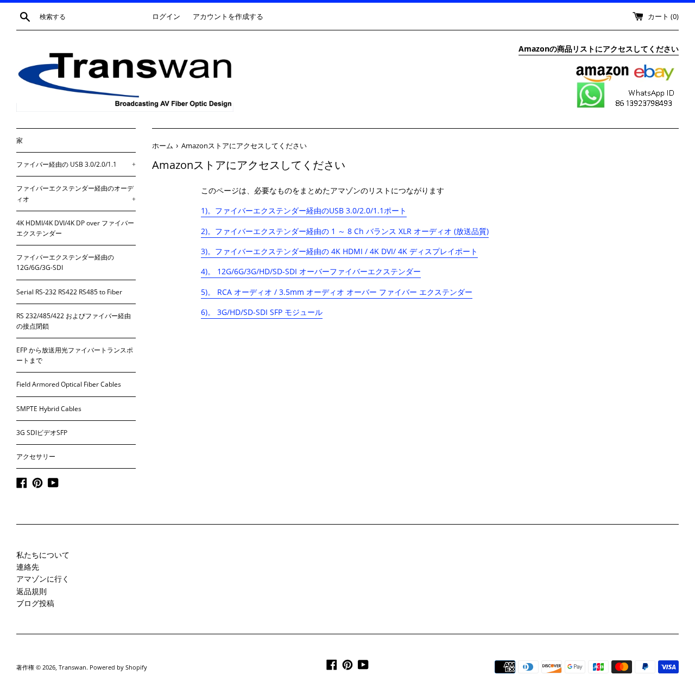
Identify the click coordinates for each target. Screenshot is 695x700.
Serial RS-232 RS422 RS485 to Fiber (69, 292)
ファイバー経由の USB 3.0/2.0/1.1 (76, 164)
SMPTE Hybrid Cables (48, 408)
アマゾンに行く (43, 578)
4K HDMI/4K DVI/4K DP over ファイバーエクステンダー (75, 228)
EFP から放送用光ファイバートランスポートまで (74, 355)
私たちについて (43, 555)
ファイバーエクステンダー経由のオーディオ (76, 193)
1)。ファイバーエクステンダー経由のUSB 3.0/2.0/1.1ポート (304, 210)
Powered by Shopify (118, 667)
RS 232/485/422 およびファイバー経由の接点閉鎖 (73, 321)
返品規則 (31, 591)
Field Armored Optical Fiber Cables (68, 384)
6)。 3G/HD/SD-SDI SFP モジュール (262, 312)
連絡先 (27, 567)
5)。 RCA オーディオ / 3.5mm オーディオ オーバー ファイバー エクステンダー (336, 292)
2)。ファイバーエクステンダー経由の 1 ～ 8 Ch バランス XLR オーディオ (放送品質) (345, 231)
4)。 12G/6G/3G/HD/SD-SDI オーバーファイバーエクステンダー (311, 271)
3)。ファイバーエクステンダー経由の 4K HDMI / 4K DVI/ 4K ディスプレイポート (339, 251)
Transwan (72, 667)
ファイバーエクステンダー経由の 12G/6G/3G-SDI (65, 262)
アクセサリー (35, 456)
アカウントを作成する (228, 16)
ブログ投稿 (35, 603)
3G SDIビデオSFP (41, 432)
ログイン (166, 16)
